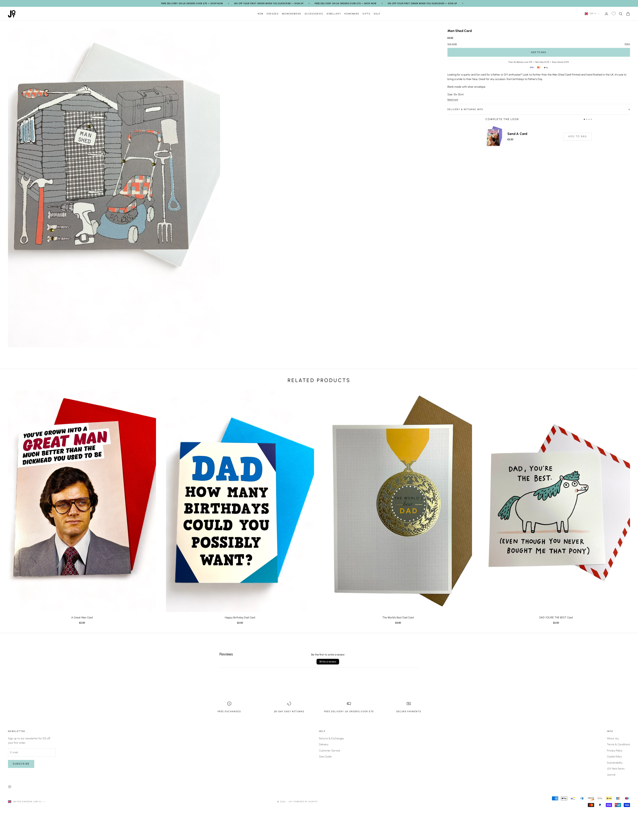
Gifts (366, 13)
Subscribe (21, 763)
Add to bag (538, 52)
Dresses (273, 13)
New (260, 13)
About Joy (613, 738)
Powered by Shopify (306, 802)
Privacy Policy (614, 750)
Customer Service (329, 750)
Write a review (327, 661)
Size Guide (325, 756)
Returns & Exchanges (331, 738)
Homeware (351, 13)
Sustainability (615, 762)
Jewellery (333, 13)
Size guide (452, 44)
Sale (377, 13)
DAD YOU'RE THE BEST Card (556, 617)
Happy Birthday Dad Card (240, 617)
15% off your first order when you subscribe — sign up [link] (269, 3)
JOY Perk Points (616, 768)
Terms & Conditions (618, 744)
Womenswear (291, 13)
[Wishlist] (613, 14)
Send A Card (517, 134)
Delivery (323, 744)
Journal (611, 774)
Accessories (314, 13)
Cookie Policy (614, 756)
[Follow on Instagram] (9, 786)
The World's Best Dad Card (398, 617)
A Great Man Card (82, 617)
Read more (452, 99)
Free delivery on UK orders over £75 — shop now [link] (192, 3)
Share (627, 44)
